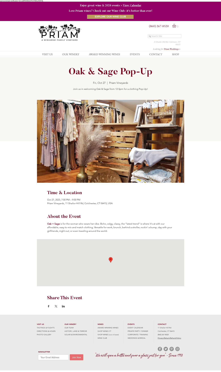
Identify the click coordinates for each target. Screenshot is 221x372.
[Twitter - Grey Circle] (166, 349)
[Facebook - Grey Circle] (160, 349)
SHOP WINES (103, 334)
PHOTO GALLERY (44, 334)
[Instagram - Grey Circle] (177, 349)
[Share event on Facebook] (48, 306)
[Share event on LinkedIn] (63, 306)
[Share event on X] (56, 306)
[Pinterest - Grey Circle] (171, 349)
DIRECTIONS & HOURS (46, 331)
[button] (176, 26)
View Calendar (132, 5)
